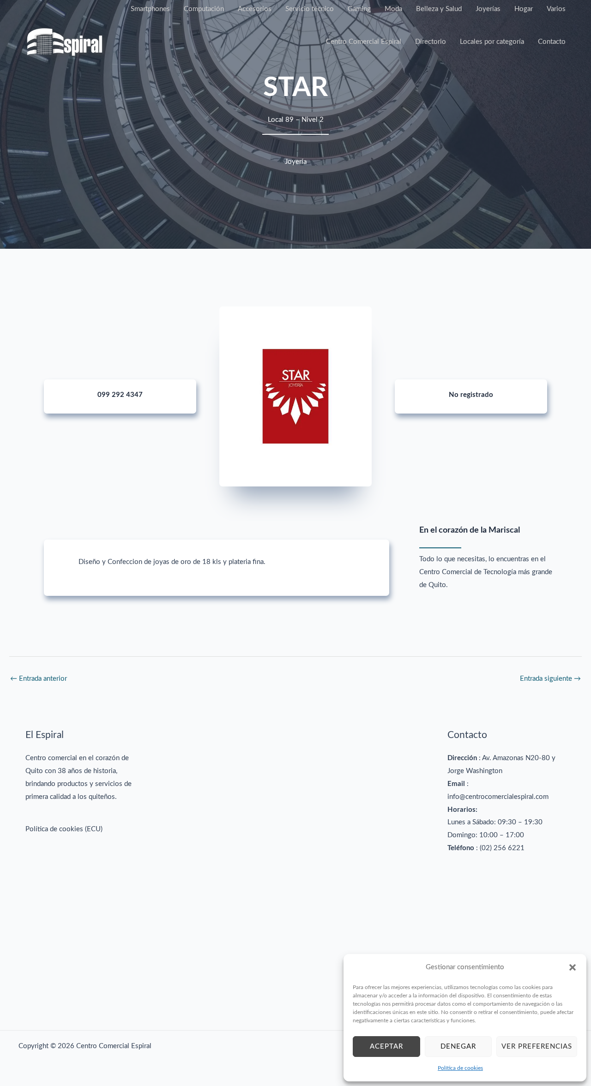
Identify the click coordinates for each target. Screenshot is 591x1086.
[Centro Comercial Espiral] (64, 41)
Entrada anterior (38, 678)
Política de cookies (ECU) (64, 829)
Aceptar (386, 1046)
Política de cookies (460, 1068)
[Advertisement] (295, 866)
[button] (572, 967)
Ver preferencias (536, 1046)
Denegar (458, 1046)
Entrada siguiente (550, 678)
